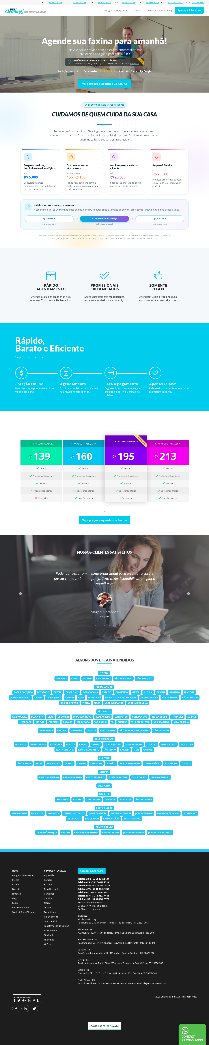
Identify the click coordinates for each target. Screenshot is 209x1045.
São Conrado (190, 697)
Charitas (61, 678)
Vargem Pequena (138, 702)
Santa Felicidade (130, 763)
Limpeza (16, 893)
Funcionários (133, 744)
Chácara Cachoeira (86, 832)
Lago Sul (110, 799)
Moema (40, 722)
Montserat (190, 813)
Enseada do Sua (118, 777)
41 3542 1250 (128, 3)
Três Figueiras (132, 818)
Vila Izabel (170, 763)
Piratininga (103, 678)
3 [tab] (104, 625)
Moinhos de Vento (168, 813)
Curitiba (104, 758)
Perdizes (54, 722)
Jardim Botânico (20, 697)
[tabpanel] (41, 469)
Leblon (69, 697)
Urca (97, 702)
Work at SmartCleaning (160, 10)
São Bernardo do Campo (134, 730)
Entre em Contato (21, 907)
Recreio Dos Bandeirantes (120, 697)
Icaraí (74, 678)
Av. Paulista (19, 716)
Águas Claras (144, 799)
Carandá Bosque (47, 832)
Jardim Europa (144, 813)
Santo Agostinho (88, 749)
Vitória (104, 771)
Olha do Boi (139, 777)
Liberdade (25, 722)
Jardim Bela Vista (133, 832)
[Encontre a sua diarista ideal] (26, 10)
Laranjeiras (54, 697)
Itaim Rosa (83, 722)
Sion (136, 749)
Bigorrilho (53, 763)
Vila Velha (104, 785)
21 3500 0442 (152, 3)
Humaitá (174, 692)
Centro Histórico (73, 813)
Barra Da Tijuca (23, 692)
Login (15, 902)
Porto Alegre (104, 807)
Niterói (104, 673)
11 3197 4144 (198, 3)
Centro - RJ (72, 692)
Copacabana (90, 692)
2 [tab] (99, 625)
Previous (20, 593)
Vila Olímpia (181, 722)
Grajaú (161, 692)
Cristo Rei (96, 763)
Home (15, 870)
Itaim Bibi (177, 716)
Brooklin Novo (82, 716)
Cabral (69, 763)
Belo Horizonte (104, 738)
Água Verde (24, 763)
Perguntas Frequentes (116, 10)
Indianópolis (159, 716)
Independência (97, 813)
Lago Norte (93, 799)
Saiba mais (134, 63)
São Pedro (110, 749)
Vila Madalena (140, 722)
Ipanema (189, 692)
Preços (15, 879)
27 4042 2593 (79, 3)
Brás (50, 716)
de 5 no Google (128, 71)
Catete (57, 692)
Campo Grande (104, 827)
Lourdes (152, 744)
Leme (81, 697)
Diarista (16, 889)
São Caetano (161, 730)
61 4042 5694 (55, 3)
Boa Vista (53, 813)
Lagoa (38, 697)
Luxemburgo (168, 744)
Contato (138, 10)
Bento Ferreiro (95, 777)
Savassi (124, 749)
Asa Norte (62, 799)
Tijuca (86, 702)
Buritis (70, 744)
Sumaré (122, 722)
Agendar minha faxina (189, 10)
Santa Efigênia (65, 749)
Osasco (91, 730)
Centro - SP (121, 716)
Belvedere (56, 744)
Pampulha (187, 744)
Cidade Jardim (112, 744)
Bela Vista (37, 716)
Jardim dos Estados (160, 832)
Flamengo (122, 692)
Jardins (191, 716)
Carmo (83, 744)
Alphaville (46, 730)
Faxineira (17, 884)
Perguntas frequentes (23, 875)
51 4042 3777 (175, 2)
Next (188, 593)
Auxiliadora (19, 813)
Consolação (139, 716)
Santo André (107, 730)
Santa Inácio (152, 763)
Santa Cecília (111, 818)
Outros (147, 749)
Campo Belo (103, 716)
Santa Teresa (170, 697)
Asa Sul (77, 799)
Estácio (106, 692)
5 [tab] (113, 625)
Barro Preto (38, 744)
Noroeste (125, 799)
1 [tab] (104, 511)
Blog (14, 898)
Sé (112, 722)
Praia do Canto (72, 777)
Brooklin (63, 716)
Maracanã (94, 697)
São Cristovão (69, 702)
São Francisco (123, 678)
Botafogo (43, 692)
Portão (110, 763)
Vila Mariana (162, 722)
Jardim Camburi (160, 777)
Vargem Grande (114, 702)
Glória (148, 692)
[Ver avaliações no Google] (107, 71)
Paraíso (68, 722)
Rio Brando (92, 818)
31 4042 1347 (104, 3)
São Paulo (104, 711)
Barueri (62, 730)
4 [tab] (109, 625)
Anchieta (20, 744)
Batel (39, 763)
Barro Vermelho (49, 777)
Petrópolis (74, 818)
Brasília (104, 794)
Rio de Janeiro (104, 686)
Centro (95, 744)
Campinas (76, 730)
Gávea (136, 692)
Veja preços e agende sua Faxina (104, 84)
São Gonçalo (144, 678)
